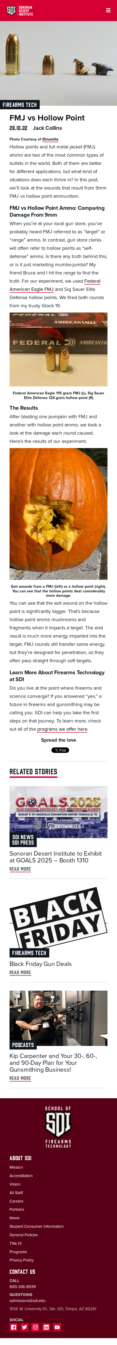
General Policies (24, 1234)
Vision (15, 1184)
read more (20, 868)
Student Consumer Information (37, 1226)
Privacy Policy (21, 1260)
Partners (17, 1209)
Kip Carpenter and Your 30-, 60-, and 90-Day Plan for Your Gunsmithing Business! (53, 1063)
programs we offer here (62, 729)
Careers (16, 1201)
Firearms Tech (20, 104)
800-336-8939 (23, 1286)
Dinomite (50, 139)
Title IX (16, 1243)
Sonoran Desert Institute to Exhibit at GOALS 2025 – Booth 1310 (56, 857)
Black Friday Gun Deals (41, 964)
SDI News (23, 836)
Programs (18, 1251)
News (15, 1217)
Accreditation (21, 1175)
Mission (16, 1167)
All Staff (16, 1192)
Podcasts (23, 1044)
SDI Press (23, 842)
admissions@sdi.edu (27, 1300)
